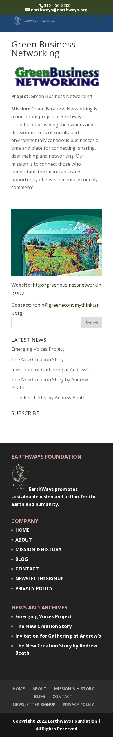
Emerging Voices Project (37, 349)
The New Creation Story (37, 359)
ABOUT (23, 540)
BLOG (21, 559)
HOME (22, 530)
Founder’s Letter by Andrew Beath (48, 397)
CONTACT (27, 569)
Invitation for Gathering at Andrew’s (50, 369)
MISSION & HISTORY (38, 549)
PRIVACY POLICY (34, 588)
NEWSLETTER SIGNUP (39, 578)
